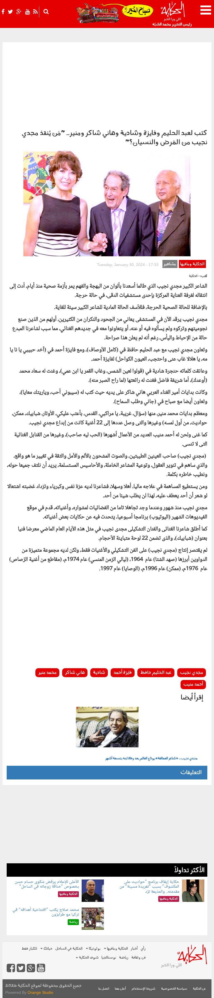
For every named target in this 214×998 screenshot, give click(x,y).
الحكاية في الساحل (68, 948)
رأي (143, 948)
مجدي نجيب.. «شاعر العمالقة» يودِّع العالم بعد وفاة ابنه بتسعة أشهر (151, 758)
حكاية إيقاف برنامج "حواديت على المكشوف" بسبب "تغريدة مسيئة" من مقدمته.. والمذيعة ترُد (149, 886)
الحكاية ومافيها (192, 264)
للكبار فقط (29, 948)
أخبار (134, 948)
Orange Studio (40, 992)
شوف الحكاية (88, 957)
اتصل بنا (103, 989)
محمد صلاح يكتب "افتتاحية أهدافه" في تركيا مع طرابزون (46, 912)
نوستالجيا (108, 957)
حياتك (47, 948)
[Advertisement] (107, 84)
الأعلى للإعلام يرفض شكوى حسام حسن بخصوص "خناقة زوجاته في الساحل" (47, 884)
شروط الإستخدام (143, 989)
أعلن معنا (120, 989)
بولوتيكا (94, 948)
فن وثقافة (138, 957)
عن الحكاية (199, 989)
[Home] (173, 14)
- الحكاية (194, 276)
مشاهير (170, 264)
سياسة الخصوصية (174, 989)
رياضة (123, 957)
